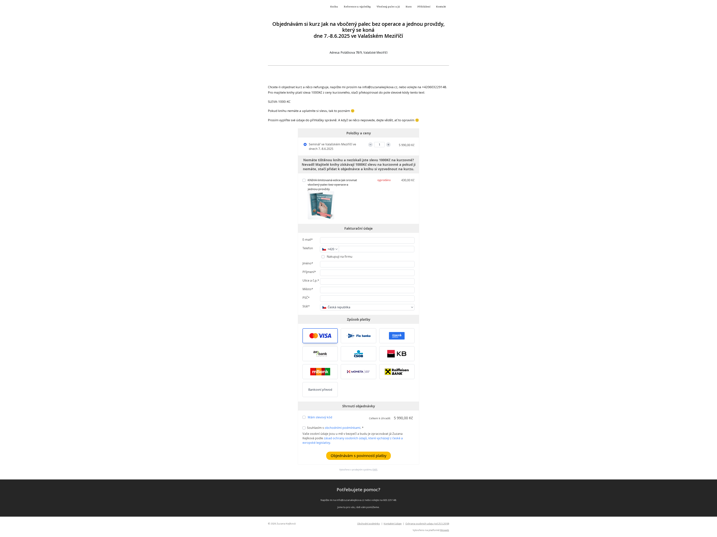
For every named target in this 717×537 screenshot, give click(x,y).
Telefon (307, 248)
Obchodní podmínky (368, 523)
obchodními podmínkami (342, 428)
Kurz (409, 6)
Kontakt (441, 6)
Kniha (334, 6)
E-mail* (307, 239)
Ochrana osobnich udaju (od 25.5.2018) (427, 523)
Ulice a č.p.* (310, 280)
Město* (307, 289)
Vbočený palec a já (388, 6)
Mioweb (444, 530)
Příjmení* (309, 272)
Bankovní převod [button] (320, 390)
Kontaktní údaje (393, 523)
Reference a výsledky (357, 6)
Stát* (306, 306)
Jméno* (307, 263)
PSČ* (306, 298)
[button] (320, 335)
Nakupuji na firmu (339, 256)
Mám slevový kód (320, 417)
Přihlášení (423, 6)
